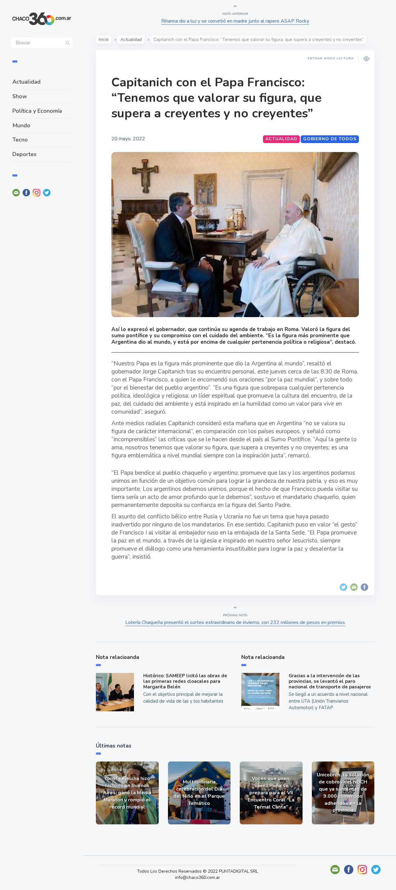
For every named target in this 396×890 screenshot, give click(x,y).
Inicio (104, 39)
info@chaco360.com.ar (197, 877)
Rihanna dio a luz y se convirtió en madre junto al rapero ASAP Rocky (235, 21)
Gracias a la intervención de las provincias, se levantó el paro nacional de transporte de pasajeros (330, 681)
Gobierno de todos (329, 139)
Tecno (20, 139)
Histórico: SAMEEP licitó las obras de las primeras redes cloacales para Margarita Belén (185, 681)
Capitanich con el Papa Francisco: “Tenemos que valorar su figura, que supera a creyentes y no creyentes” (216, 98)
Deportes (24, 154)
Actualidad (26, 81)
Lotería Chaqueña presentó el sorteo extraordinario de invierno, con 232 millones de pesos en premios (235, 622)
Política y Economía (37, 111)
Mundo (21, 125)
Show (19, 96)
